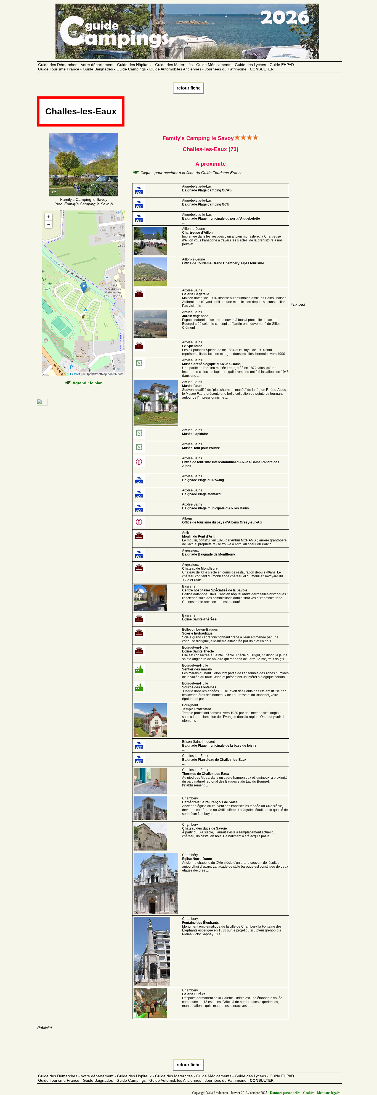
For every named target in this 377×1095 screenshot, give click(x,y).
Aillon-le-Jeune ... (223, 263)
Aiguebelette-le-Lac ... (207, 190)
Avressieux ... (208, 554)
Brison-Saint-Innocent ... (219, 745)
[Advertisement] (225, 113)
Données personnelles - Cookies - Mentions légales (305, 1093)
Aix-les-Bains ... (195, 434)
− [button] (48, 224)
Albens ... (222, 522)
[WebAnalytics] (42, 404)
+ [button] (48, 217)
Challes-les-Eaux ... (214, 759)
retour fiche (189, 88)
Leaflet (75, 374)
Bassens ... (199, 619)
